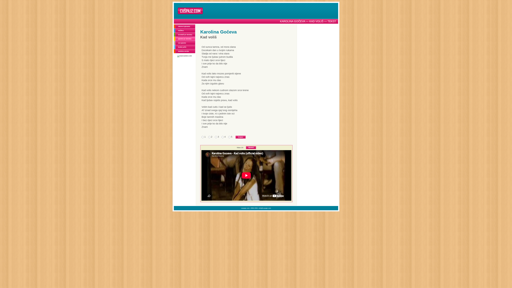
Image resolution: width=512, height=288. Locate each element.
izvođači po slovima (185, 34)
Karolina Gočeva (218, 31)
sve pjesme (182, 43)
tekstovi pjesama (184, 26)
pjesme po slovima (184, 39)
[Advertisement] (271, 11)
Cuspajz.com (190, 11)
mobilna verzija (183, 51)
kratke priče (182, 47)
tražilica (181, 30)
